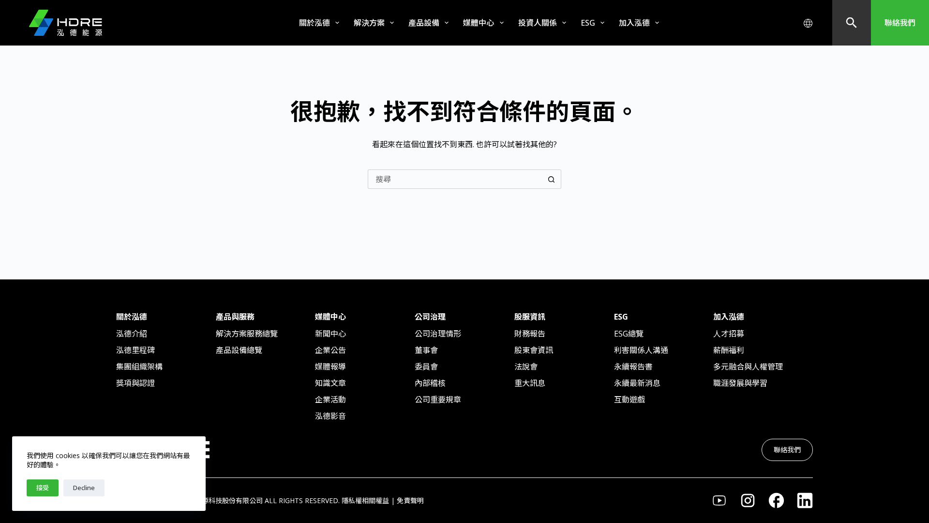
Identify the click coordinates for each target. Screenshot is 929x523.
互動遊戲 (629, 399)
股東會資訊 (533, 350)
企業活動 (330, 399)
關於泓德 (314, 22)
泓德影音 (330, 416)
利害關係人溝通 (641, 350)
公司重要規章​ (438, 399)
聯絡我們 (899, 22)
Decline (84, 487)
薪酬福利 (728, 350)
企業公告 (330, 350)
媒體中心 (478, 22)
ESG (588, 22)
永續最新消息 (637, 383)
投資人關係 (537, 22)
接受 (42, 487)
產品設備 (423, 22)
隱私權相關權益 (365, 500)
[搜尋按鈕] (551, 179)
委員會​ (426, 366)
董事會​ (426, 350)
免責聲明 (410, 500)
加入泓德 (634, 22)
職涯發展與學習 (740, 383)
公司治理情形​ (438, 333)
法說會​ (526, 366)
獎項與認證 (135, 383)
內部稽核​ (430, 383)
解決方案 (369, 22)
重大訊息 (529, 383)
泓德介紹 (131, 333)
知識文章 (330, 383)
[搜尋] (851, 23)
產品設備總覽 (239, 350)
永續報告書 (633, 366)
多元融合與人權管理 (748, 366)
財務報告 (529, 333)
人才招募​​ (728, 333)
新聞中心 (330, 333)
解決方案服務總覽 (247, 333)
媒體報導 (330, 366)
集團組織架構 (139, 366)
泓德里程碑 (135, 350)
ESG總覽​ (629, 333)
